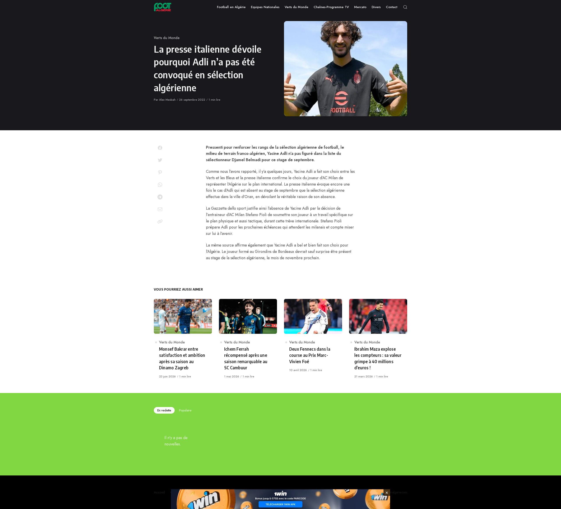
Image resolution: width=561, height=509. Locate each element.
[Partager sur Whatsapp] (160, 185)
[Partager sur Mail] (160, 209)
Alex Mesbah (167, 100)
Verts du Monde (166, 37)
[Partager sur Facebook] (160, 148)
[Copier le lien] (160, 221)
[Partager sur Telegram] (160, 197)
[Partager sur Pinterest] (160, 172)
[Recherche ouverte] (405, 7)
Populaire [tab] (185, 410)
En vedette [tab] (164, 410)
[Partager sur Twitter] (160, 160)
